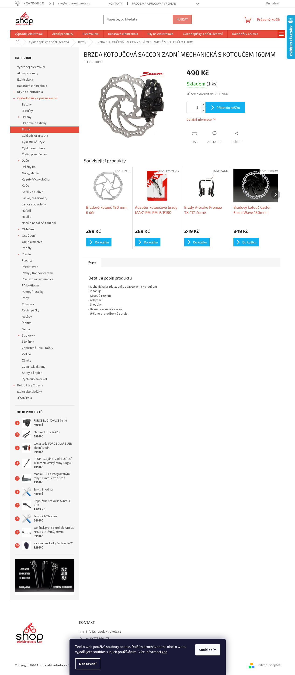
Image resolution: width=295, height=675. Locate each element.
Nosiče (26, 217)
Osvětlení (28, 235)
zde (164, 652)
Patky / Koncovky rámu (38, 273)
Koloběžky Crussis (30, 385)
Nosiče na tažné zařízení (39, 223)
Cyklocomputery (33, 148)
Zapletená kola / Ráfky (37, 348)
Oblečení (28, 229)
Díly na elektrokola (30, 92)
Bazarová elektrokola (32, 86)
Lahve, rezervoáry (34, 198)
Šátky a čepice (32, 373)
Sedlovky (28, 335)
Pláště (26, 254)
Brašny (26, 117)
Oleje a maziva (32, 242)
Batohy (27, 104)
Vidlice (26, 354)
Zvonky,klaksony (33, 367)
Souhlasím (208, 649)
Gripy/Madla (30, 173)
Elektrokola (25, 79)
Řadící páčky (30, 310)
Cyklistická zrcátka (35, 135)
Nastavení (87, 663)
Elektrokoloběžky (29, 391)
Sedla (26, 329)
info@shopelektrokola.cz (103, 631)
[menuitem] (28, 34)
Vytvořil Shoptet (269, 665)
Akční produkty (27, 73)
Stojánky (28, 341)
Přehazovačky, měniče (38, 279)
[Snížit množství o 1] (203, 110)
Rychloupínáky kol (34, 379)
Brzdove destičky (34, 123)
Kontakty (116, 4)
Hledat (182, 19)
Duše (25, 160)
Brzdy (26, 129)
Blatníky (27, 111)
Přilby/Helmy (31, 285)
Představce (30, 267)
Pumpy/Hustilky (33, 292)
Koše (25, 185)
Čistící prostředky (34, 154)
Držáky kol (29, 167)
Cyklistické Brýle (33, 142)
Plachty (27, 260)
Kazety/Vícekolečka (36, 179)
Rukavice (28, 304)
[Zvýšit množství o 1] (203, 105)
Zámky (26, 360)
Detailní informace (199, 119)
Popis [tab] (92, 262)
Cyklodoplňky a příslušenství (37, 98)
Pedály (26, 248)
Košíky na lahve (32, 192)
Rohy (25, 298)
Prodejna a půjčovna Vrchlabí (154, 4)
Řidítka (26, 323)
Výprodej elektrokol (31, 67)
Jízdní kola (24, 398)
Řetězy (27, 316)
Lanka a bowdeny (34, 204)
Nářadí (26, 210)
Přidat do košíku (228, 107)
